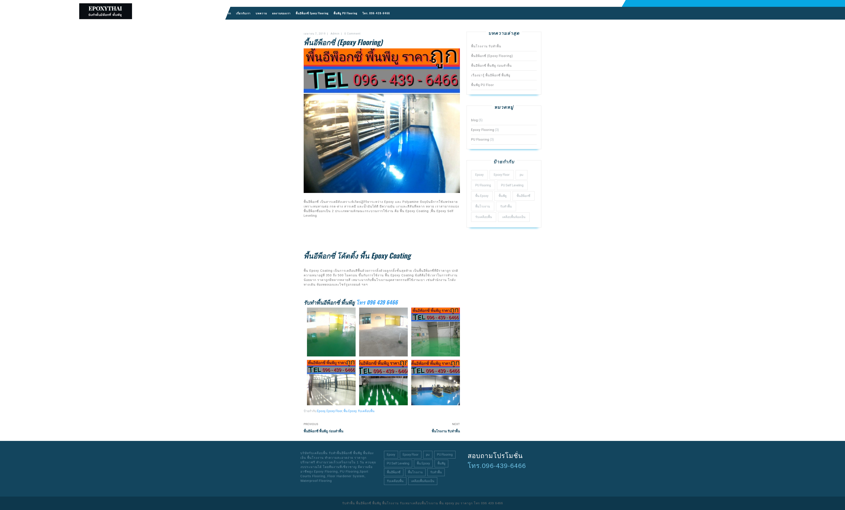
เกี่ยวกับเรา (243, 13)
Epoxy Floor (334, 411)
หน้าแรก (225, 13)
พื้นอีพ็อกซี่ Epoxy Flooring (312, 13)
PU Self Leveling (512, 185)
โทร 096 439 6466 (377, 302)
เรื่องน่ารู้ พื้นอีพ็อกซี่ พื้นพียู (490, 75)
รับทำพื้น (506, 206)
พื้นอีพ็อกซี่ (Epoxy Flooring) (492, 56)
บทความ (261, 13)
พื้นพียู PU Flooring (345, 13)
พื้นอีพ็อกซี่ (523, 196)
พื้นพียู (503, 196)
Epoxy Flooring (482, 130)
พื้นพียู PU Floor (482, 85)
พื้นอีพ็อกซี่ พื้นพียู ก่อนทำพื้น (491, 65)
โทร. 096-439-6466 (376, 13)
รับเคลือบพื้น (366, 411)
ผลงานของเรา (281, 13)
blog (474, 120)
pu (521, 174)
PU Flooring (480, 139)
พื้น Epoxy (350, 411)
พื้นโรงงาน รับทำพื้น (486, 46)
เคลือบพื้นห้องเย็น (513, 217)
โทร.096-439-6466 (497, 465)
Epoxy (321, 411)
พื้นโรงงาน (482, 206)
